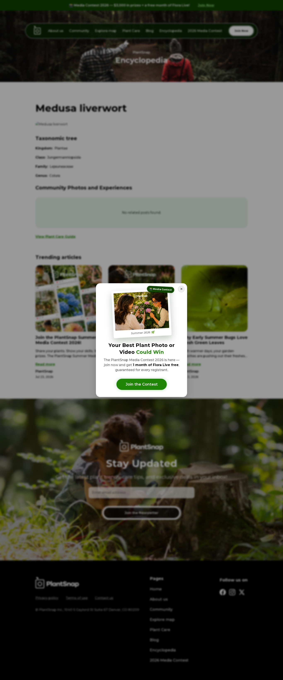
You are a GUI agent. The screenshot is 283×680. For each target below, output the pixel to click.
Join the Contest (142, 384)
